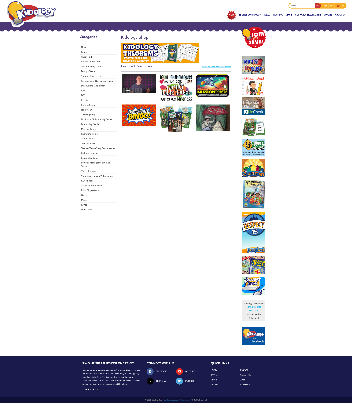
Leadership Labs (89, 158)
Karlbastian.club (109, 373)
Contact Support (171, 400)
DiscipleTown (88, 71)
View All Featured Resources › (216, 66)
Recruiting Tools (89, 134)
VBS (83, 90)
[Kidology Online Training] (253, 286)
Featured (85, 52)
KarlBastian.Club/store (95, 380)
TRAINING (278, 14)
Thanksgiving (88, 114)
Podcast (245, 369)
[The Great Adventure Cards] (253, 265)
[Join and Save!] (254, 47)
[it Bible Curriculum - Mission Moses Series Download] (212, 85)
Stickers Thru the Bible (92, 76)
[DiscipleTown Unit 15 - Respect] (253, 232)
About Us (340, 14)
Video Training (88, 171)
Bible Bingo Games (91, 190)
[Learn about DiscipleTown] (253, 168)
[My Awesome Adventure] (253, 194)
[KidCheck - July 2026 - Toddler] (253, 106)
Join (332, 5)
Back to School (88, 105)
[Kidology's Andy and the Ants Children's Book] (212, 117)
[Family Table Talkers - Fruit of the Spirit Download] (176, 88)
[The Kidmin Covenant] (253, 86)
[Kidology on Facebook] (253, 336)
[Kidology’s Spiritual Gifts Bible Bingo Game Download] (139, 115)
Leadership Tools (90, 124)
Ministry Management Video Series (95, 164)
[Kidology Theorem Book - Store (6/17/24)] (160, 62)
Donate (328, 14)
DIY (83, 95)
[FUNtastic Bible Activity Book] (253, 127)
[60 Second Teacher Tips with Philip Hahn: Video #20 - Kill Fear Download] (139, 83)
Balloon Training (89, 153)
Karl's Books (87, 180)
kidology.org (184, 400)
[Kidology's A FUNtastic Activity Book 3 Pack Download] (176, 118)
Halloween (86, 110)
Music (84, 200)
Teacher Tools (88, 143)
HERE (122, 380)
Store (289, 14)
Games (84, 195)
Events (84, 100)
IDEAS (267, 14)
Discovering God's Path (93, 85)
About (214, 384)
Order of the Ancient (91, 185)
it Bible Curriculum (250, 14)
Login (324, 5)
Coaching (245, 374)
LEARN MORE (90, 389)
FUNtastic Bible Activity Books (96, 119)
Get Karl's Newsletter (308, 14)
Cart (342, 5)
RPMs (84, 205)
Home (214, 369)
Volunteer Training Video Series (97, 176)
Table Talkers (88, 138)
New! (231, 14)
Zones (214, 374)
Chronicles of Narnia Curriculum (97, 81)
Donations (86, 209)
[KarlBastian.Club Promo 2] (253, 65)
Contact (245, 384)
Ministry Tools (88, 129)
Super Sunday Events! (92, 66)
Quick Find (86, 57)
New (83, 47)
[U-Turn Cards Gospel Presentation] (253, 147)
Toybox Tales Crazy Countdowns (98, 148)
